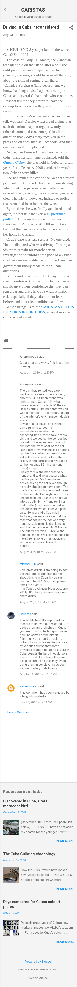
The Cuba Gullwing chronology (29, 854)
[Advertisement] (38, 747)
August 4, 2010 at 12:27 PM (38, 552)
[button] (71, 28)
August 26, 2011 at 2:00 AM (38, 602)
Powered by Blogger (38, 961)
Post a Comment (19, 712)
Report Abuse (38, 978)
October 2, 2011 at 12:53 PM (38, 674)
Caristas (25, 614)
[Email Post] (5, 342)
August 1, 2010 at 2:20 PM (37, 372)
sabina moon (28, 686)
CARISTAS (33, 10)
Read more (65, 841)
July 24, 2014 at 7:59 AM (36, 702)
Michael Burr (28, 564)
